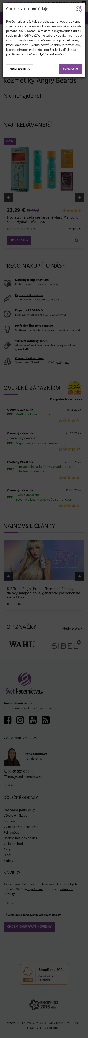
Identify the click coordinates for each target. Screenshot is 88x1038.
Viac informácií (53, 54)
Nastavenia (20, 69)
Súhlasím (70, 69)
